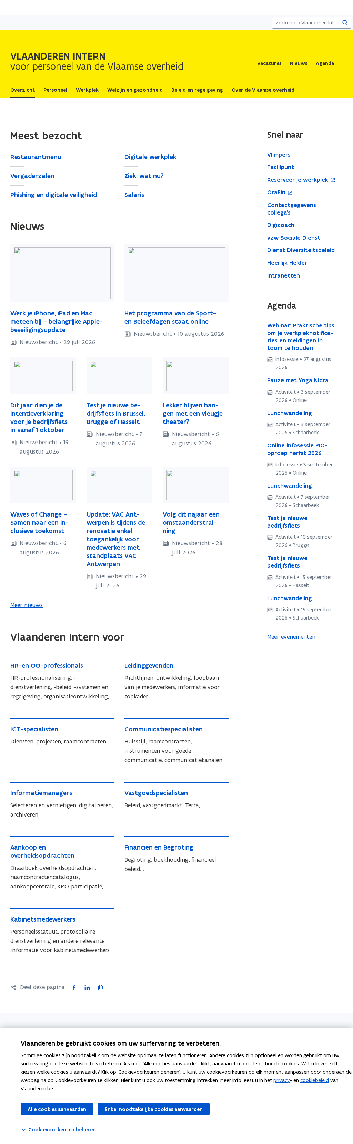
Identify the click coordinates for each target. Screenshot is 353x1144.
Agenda (325, 63)
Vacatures (269, 63)
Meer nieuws (26, 605)
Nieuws (298, 63)
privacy (281, 1080)
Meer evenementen (291, 637)
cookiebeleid (314, 1080)
